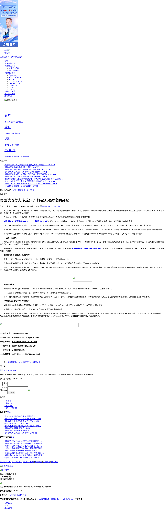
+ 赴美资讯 (8, 406)
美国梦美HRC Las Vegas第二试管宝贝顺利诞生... (23, 441)
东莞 (55, 499)
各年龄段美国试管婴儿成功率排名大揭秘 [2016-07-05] (25, 172)
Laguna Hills (13, 85)
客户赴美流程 (9, 94)
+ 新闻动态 (8, 403)
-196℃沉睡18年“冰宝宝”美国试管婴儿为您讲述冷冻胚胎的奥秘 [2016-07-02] (34, 179)
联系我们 (18, 57)
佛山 (58, 499)
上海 (51, 499)
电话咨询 (8, 503)
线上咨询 (8, 508)
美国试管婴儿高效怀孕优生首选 (17, 428)
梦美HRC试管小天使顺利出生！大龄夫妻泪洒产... (24, 453)
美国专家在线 (5, 462)
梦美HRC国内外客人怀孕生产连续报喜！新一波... (24, 446)
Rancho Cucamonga (16, 81)
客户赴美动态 (9, 63)
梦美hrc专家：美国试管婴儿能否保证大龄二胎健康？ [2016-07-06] (30, 165)
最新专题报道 (14, 70)
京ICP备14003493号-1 (17, 495)
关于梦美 (11, 57)
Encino (11, 87)
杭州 (69, 499)
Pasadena (12, 75)
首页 (6, 61)
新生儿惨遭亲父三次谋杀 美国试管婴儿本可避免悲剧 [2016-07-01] (30, 181)
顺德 (65, 499)
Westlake (12, 79)
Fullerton (12, 89)
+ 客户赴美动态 (10, 408)
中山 (62, 499)
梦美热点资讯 (9, 66)
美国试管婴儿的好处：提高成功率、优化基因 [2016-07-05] (27, 169)
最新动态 (21, 190)
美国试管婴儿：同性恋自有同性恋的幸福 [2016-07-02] (25, 177)
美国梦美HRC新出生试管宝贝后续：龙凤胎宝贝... (24, 455)
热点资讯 (30, 190)
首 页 (6, 506)
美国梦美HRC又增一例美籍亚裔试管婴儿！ (21, 450)
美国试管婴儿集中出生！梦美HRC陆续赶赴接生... (24, 443)
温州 (73, 499)
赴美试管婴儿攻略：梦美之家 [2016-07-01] (21, 186)
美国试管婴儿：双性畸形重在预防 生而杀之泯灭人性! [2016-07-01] (30, 184)
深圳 (40, 499)
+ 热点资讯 (8, 401)
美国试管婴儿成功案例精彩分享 (17, 430)
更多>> (10, 412)
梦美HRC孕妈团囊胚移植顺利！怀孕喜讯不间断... (24, 448)
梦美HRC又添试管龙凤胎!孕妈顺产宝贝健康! (22, 458)
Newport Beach (14, 83)
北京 (47, 499)
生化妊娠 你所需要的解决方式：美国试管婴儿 (22, 426)
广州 (44, 499)
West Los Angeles (15, 77)
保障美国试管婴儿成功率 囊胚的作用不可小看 (22, 419)
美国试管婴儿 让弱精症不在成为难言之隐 (24, 362)
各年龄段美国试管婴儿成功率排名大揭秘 (20, 433)
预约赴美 (54, 462)
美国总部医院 (9, 73)
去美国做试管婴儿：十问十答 (16, 423)
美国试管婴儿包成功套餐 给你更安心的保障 (21, 421)
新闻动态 (3, 57)
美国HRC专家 (9, 91)
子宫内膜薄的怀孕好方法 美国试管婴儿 (19, 416)
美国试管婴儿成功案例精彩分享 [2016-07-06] (22, 167)
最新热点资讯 (14, 68)
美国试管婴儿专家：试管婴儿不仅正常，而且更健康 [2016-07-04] (30, 174)
